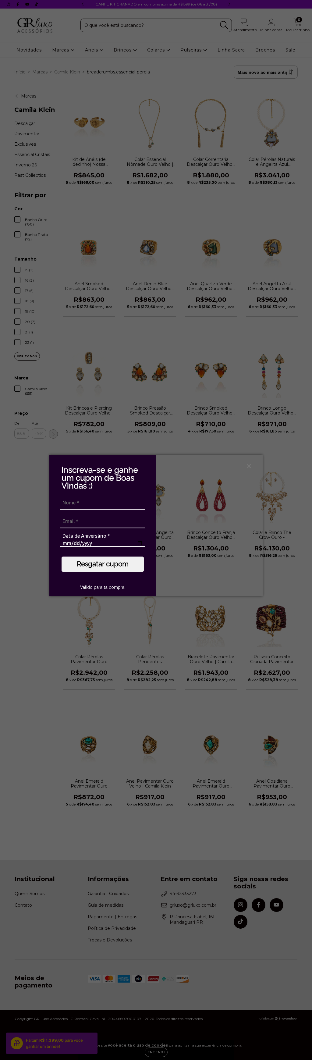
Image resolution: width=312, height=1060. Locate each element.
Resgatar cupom (103, 564)
